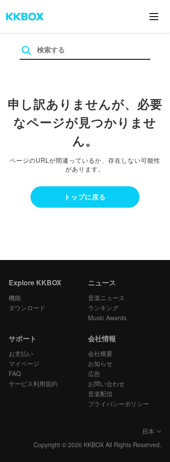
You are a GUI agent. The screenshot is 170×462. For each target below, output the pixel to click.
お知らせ (100, 363)
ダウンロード (27, 307)
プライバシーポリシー (118, 403)
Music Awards (107, 317)
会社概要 (100, 353)
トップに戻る (85, 197)
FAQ (15, 373)
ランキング (103, 307)
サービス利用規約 (33, 383)
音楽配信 (100, 393)
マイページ (24, 363)
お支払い (21, 353)
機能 (15, 297)
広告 (94, 373)
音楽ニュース (106, 297)
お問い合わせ (106, 383)
